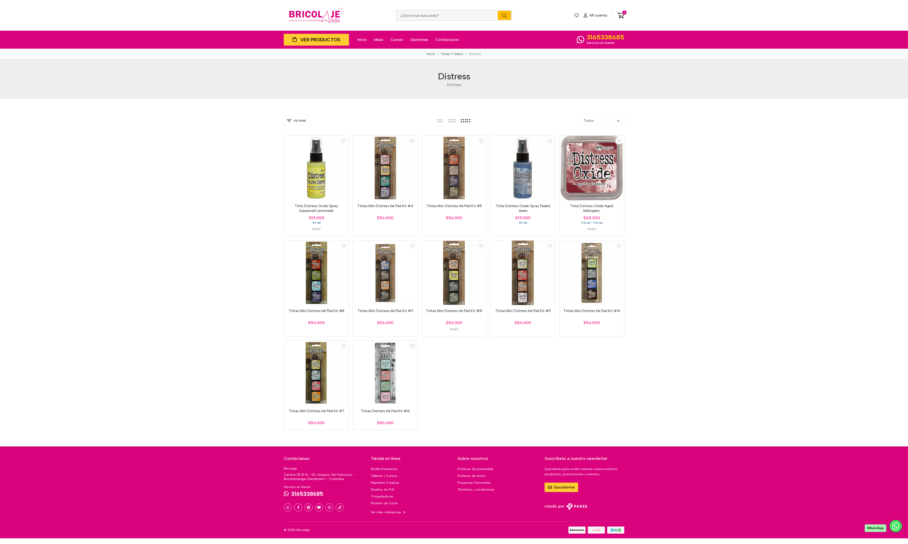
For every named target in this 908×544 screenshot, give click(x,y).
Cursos (396, 39)
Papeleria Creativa (385, 483)
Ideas (378, 39)
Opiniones (419, 39)
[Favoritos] (577, 15)
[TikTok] (340, 507)
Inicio (362, 39)
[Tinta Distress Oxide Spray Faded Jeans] (522, 168)
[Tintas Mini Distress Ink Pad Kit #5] (454, 168)
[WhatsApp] (288, 507)
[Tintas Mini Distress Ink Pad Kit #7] (316, 373)
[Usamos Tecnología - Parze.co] (566, 506)
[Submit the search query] (504, 15)
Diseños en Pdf (382, 490)
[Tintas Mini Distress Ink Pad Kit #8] (316, 272)
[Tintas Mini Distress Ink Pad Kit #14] (591, 272)
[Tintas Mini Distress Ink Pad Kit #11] (522, 272)
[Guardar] (343, 140)
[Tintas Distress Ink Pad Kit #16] (385, 373)
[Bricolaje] (316, 15)
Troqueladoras (382, 496)
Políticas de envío (471, 476)
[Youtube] (319, 507)
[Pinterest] (309, 507)
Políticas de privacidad (475, 469)
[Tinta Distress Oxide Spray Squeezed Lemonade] (316, 168)
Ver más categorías (386, 512)
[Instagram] (329, 507)
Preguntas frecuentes (474, 483)
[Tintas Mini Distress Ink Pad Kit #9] (385, 272)
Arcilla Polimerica (384, 469)
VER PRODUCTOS (320, 40)
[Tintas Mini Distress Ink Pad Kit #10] (454, 272)
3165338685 (605, 37)
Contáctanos (447, 39)
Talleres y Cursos (384, 476)
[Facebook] (298, 507)
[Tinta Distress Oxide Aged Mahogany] (591, 168)
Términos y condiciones (476, 490)
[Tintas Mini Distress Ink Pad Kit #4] (385, 168)
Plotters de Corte (384, 503)
